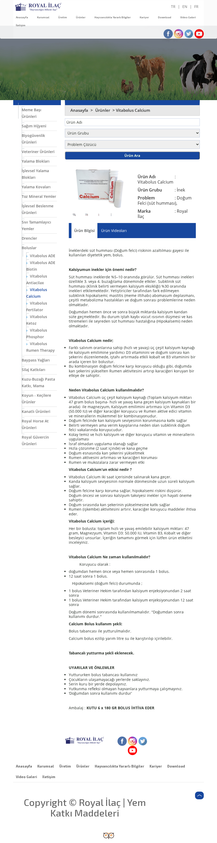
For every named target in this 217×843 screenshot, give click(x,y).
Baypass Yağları (36, 360)
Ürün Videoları (114, 230)
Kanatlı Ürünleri (36, 411)
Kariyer (144, 17)
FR (196, 6)
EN (184, 6)
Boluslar (29, 247)
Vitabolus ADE (42, 255)
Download (164, 17)
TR (173, 6)
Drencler (29, 238)
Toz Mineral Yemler (39, 196)
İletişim (20, 25)
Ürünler (80, 17)
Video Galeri (188, 17)
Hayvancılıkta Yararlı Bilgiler (112, 17)
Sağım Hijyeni (34, 125)
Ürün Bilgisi (84, 230)
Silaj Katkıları (33, 369)
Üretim (62, 17)
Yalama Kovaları (36, 186)
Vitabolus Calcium (36, 293)
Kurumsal (43, 17)
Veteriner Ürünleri (38, 151)
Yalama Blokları (35, 161)
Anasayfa (22, 17)
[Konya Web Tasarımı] (108, 835)
